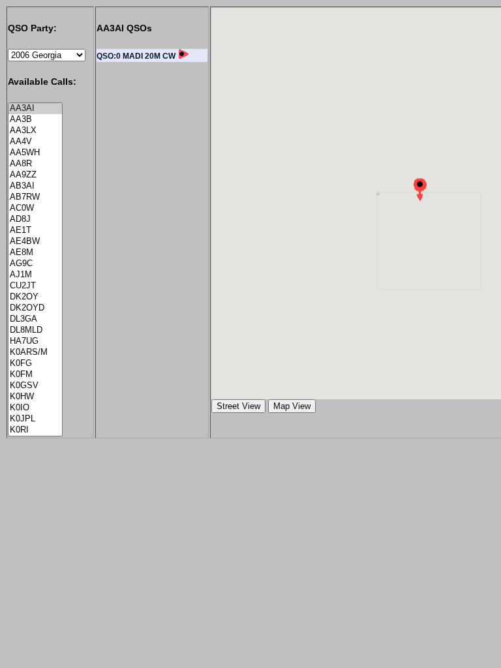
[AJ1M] (35, 275)
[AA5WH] (35, 153)
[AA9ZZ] (35, 175)
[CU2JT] (35, 286)
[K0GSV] (35, 385)
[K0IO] (35, 408)
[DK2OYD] (35, 308)
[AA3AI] (35, 108)
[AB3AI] (35, 186)
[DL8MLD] (35, 330)
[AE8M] (35, 252)
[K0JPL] (35, 419)
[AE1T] (35, 230)
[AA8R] (35, 164)
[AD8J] (35, 219)
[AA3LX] (35, 130)
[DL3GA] (35, 319)
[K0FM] (35, 374)
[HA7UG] (35, 341)
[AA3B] (35, 119)
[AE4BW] (35, 241)
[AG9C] (35, 263)
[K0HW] (35, 396)
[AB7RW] (35, 197)
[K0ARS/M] (35, 352)
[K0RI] (35, 430)
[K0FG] (35, 363)
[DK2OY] (35, 297)
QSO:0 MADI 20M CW (136, 56)
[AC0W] (35, 208)
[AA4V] (35, 141)
